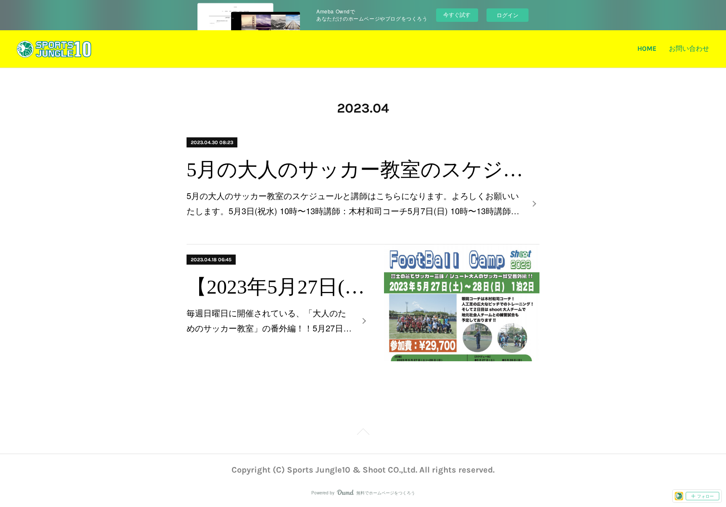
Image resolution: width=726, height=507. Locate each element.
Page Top (363, 436)
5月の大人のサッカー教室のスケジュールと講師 (363, 169)
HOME (646, 49)
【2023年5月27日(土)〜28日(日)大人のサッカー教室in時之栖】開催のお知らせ (278, 287)
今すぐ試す (457, 14)
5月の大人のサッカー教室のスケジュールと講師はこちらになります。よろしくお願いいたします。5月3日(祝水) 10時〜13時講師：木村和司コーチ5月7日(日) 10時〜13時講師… (353, 203)
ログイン (507, 15)
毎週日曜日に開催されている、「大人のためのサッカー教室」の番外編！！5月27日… (269, 320)
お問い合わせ (689, 49)
